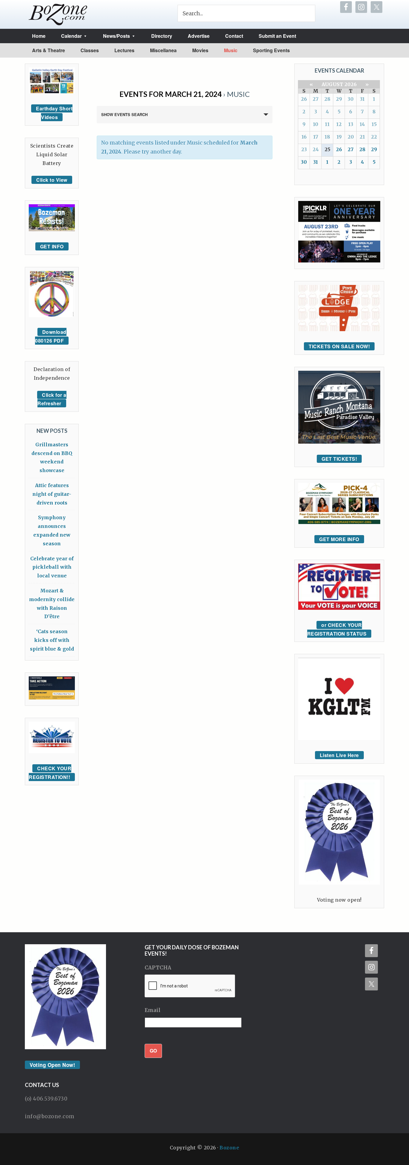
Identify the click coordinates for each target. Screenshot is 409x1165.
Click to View (51, 179)
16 (304, 137)
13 (350, 124)
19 (339, 137)
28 (327, 99)
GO (153, 1050)
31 (362, 99)
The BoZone (58, 14)
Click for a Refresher (51, 399)
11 (327, 124)
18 (327, 137)
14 (362, 124)
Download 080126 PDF (50, 336)
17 (315, 137)
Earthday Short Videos (54, 113)
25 (327, 149)
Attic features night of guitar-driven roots (51, 494)
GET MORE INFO (339, 539)
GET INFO (52, 246)
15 (374, 124)
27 (316, 99)
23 (304, 149)
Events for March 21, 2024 (170, 94)
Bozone (229, 1148)
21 (362, 137)
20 (351, 137)
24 (316, 149)
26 (304, 99)
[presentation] (190, 986)
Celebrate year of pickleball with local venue (52, 567)
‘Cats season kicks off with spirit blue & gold (52, 640)
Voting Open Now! (52, 1064)
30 (351, 99)
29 (339, 99)
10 (315, 124)
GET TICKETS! (339, 458)
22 (374, 137)
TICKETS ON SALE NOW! (339, 346)
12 (339, 124)
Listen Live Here (339, 755)
